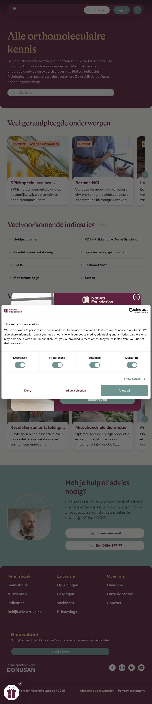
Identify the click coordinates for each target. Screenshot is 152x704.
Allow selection (76, 390)
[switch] (57, 365)
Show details (132, 378)
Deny (27, 390)
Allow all (124, 390)
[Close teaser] (20, 683)
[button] (11, 692)
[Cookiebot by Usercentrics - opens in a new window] (131, 310)
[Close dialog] (136, 297)
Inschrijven (97, 399)
